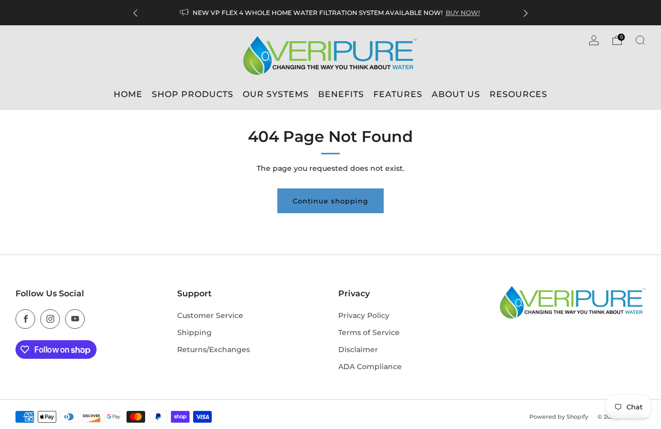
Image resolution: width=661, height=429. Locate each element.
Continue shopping (330, 201)
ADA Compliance (370, 366)
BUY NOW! (463, 13)
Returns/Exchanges (213, 349)
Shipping (194, 332)
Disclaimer (358, 349)
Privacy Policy (363, 315)
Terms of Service (369, 332)
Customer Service (210, 315)
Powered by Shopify (558, 416)
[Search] (640, 40)
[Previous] (135, 13)
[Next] (525, 13)
